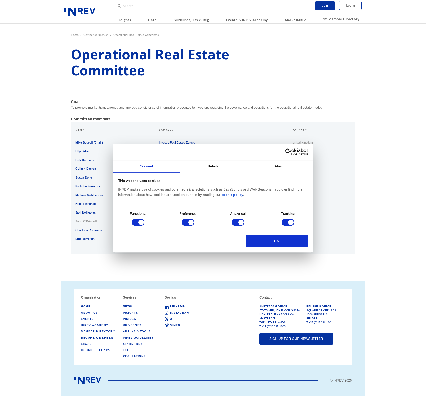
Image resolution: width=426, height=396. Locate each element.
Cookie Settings (95, 350)
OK (276, 241)
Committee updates (95, 35)
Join (325, 5)
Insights (124, 20)
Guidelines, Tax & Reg (191, 20)
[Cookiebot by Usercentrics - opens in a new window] (288, 151)
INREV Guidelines (138, 337)
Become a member (97, 337)
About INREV (295, 20)
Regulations (134, 356)
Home (75, 35)
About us (89, 312)
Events (87, 319)
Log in (350, 5)
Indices (129, 319)
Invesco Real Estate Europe (177, 142)
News (127, 306)
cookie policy (232, 195)
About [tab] (279, 166)
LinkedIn (178, 306)
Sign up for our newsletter (296, 339)
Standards (133, 343)
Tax (126, 350)
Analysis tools (137, 331)
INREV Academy (94, 325)
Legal (86, 343)
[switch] (188, 222)
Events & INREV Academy (247, 20)
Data (152, 20)
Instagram (179, 312)
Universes (132, 325)
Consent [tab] (146, 166)
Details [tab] (213, 166)
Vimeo (175, 325)
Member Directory (343, 19)
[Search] (120, 6)
